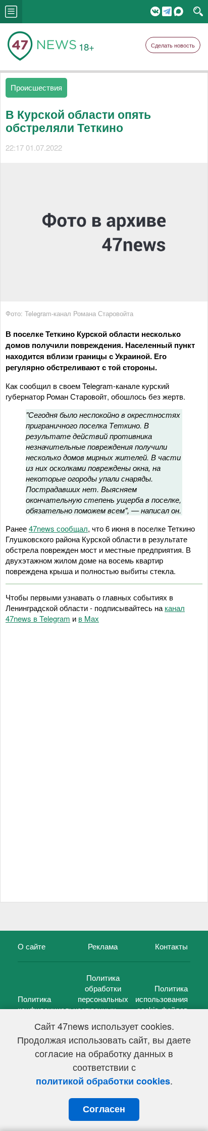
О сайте (31, 946)
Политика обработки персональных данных (103, 993)
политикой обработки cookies (103, 1081)
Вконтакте (155, 11)
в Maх (88, 618)
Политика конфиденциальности (55, 1004)
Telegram (167, 11)
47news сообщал (58, 528)
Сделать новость (173, 45)
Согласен (104, 1109)
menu (11, 11)
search (198, 11)
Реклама (103, 946)
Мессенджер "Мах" (178, 11)
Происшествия (36, 87)
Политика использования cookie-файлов (161, 999)
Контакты (171, 946)
